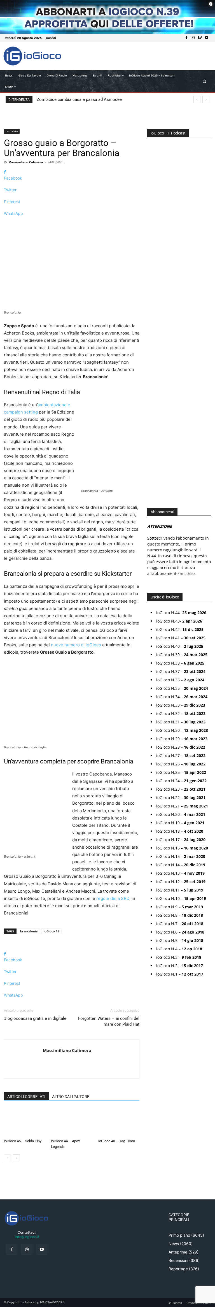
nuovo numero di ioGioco (76, 644)
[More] (71, 223)
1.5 (153, 310)
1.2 (153, 302)
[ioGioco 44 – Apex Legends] (71, 1122)
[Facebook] (186, 37)
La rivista (12, 131)
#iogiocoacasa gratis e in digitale (35, 1018)
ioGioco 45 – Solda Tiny (22, 1141)
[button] (204, 81)
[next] (205, 99)
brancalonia (29, 931)
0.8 (154, 285)
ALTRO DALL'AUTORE (70, 1096)
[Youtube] (206, 37)
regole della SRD (112, 898)
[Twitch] (200, 37)
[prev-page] (7, 1157)
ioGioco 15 (51, 931)
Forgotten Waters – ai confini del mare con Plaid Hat (108, 1021)
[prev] (196, 99)
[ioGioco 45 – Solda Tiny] (24, 1122)
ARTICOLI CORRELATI (26, 1096)
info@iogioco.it (27, 1237)
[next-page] (16, 1157)
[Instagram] (193, 37)
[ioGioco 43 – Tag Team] (118, 1122)
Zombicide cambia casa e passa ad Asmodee (79, 99)
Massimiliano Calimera (25, 162)
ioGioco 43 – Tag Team (116, 1141)
